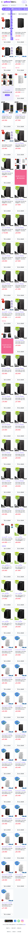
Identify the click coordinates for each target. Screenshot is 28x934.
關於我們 (14, 928)
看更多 (11, 38)
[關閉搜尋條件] (9, 5)
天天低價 (11, 21)
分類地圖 (19, 931)
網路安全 (9, 931)
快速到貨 (11, 18)
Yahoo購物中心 (10, 2)
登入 (24, 2)
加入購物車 (8, 42)
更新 (24, 924)
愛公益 (11, 36)
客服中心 (8, 928)
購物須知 (19, 928)
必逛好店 (11, 27)
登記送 (11, 12)
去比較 (7, 95)
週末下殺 (11, 30)
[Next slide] (12, 23)
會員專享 (11, 33)
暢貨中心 (11, 15)
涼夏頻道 (11, 24)
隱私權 (14, 931)
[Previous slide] (2, 23)
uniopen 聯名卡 (18, 9)
